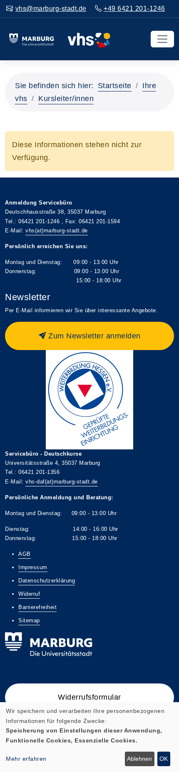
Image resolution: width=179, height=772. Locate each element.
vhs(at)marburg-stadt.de (56, 230)
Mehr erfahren (26, 758)
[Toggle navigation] (162, 39)
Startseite (115, 85)
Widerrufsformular (89, 697)
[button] (89, 336)
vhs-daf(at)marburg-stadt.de (61, 481)
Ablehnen (139, 758)
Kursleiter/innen (66, 98)
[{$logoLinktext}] (59, 38)
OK (163, 758)
